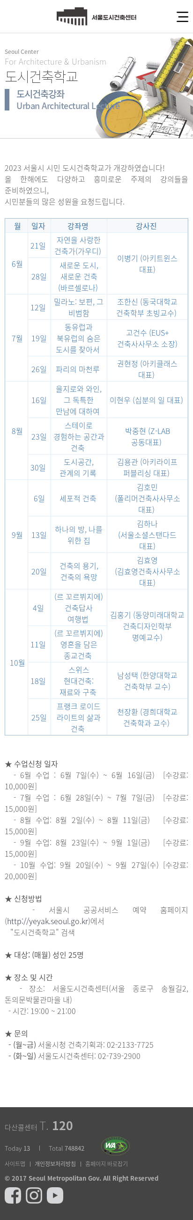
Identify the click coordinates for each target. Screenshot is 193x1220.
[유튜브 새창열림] (55, 1191)
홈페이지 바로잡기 (106, 1164)
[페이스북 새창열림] (13, 1191)
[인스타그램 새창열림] (34, 1191)
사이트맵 (15, 1164)
